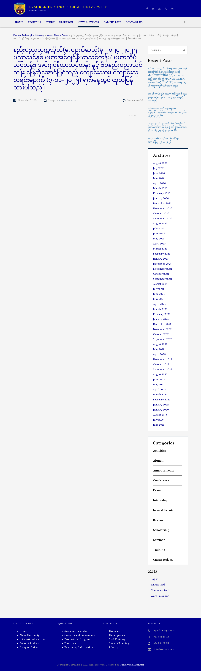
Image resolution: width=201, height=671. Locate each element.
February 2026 (161, 193)
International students (32, 639)
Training (159, 549)
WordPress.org (160, 596)
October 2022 (161, 364)
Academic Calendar (75, 631)
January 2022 (161, 404)
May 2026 (159, 178)
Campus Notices (29, 647)
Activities (159, 450)
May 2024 (159, 299)
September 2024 (162, 278)
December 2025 (162, 203)
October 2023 (161, 334)
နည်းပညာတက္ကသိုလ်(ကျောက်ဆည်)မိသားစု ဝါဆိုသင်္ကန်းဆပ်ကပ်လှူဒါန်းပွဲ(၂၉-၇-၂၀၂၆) (167, 112)
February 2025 (161, 253)
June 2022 (159, 379)
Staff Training (117, 639)
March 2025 (160, 248)
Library (113, 647)
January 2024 (161, 319)
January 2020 (161, 409)
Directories (71, 643)
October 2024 (161, 273)
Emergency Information (78, 647)
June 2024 (159, 294)
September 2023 (162, 339)
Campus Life (112, 22)
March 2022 (160, 394)
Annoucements (163, 470)
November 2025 (162, 208)
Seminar (159, 539)
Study (50, 22)
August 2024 (160, 284)
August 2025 (160, 223)
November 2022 (162, 359)
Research (66, 22)
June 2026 (159, 173)
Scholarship (161, 530)
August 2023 (160, 344)
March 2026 (160, 188)
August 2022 (160, 374)
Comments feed (160, 590)
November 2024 (162, 268)
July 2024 (158, 289)
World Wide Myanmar (132, 664)
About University (29, 635)
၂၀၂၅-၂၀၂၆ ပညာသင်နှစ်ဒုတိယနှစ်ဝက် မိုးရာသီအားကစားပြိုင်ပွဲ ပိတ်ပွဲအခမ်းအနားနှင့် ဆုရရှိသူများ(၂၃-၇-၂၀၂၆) (167, 127)
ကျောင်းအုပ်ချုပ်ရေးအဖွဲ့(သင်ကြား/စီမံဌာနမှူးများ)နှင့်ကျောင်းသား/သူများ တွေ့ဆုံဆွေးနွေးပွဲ (167, 97)
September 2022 (162, 369)
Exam (157, 490)
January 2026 (161, 198)
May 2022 (159, 384)
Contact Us (134, 22)
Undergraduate (118, 635)
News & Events (88, 22)
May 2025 (158, 238)
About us (34, 22)
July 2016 (158, 419)
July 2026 (158, 168)
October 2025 (161, 213)
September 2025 (162, 218)
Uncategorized (163, 559)
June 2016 (158, 424)
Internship (160, 500)
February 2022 (161, 399)
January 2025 (160, 258)
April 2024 (159, 304)
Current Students (29, 643)
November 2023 (162, 329)
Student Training (119, 643)
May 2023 (159, 349)
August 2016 (160, 414)
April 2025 (159, 243)
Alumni (158, 460)
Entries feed (158, 584)
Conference (161, 480)
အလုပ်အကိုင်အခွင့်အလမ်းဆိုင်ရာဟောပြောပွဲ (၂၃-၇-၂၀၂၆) (163, 140)
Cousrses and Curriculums (79, 635)
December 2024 (162, 263)
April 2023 (159, 354)
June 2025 (159, 233)
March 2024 (160, 309)
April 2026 (159, 183)
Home (19, 22)
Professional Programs (78, 639)
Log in (154, 579)
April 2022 (159, 389)
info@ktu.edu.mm (164, 649)
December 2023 (162, 324)
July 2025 (158, 228)
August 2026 (160, 163)
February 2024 (161, 314)
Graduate (114, 631)
